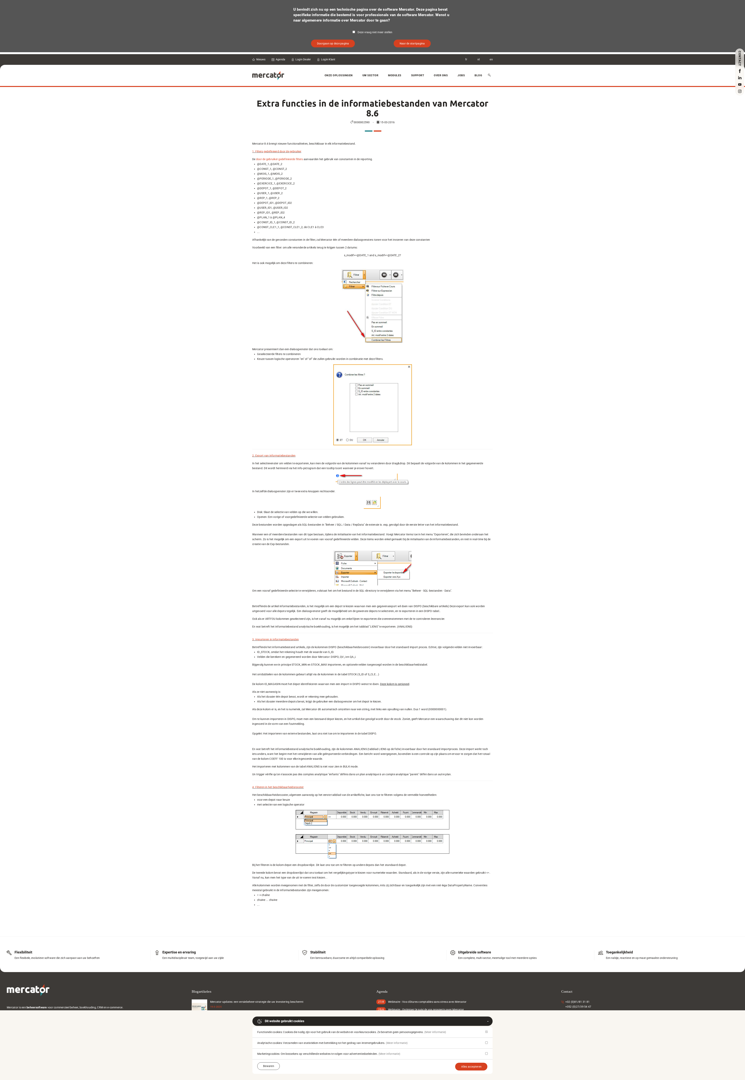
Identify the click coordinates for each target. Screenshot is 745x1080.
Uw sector (370, 75)
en (491, 59)
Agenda (280, 59)
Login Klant (328, 59)
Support (417, 75)
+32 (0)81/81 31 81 (577, 1001)
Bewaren (268, 1066)
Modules (394, 75)
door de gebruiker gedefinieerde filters (279, 159)
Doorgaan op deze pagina (333, 43)
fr (466, 59)
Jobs (461, 75)
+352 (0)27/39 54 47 (578, 1006)
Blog (478, 75)
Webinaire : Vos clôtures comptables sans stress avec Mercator (427, 1001)
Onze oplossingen (339, 75)
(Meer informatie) (435, 1032)
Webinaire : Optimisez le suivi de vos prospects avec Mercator (426, 1009)
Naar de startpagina (412, 43)
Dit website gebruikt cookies (284, 1021)
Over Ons (441, 75)
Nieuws (261, 59)
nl (478, 59)
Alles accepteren (471, 1066)
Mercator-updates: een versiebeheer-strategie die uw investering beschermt (256, 1001)
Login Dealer (303, 59)
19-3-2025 (216, 1006)
